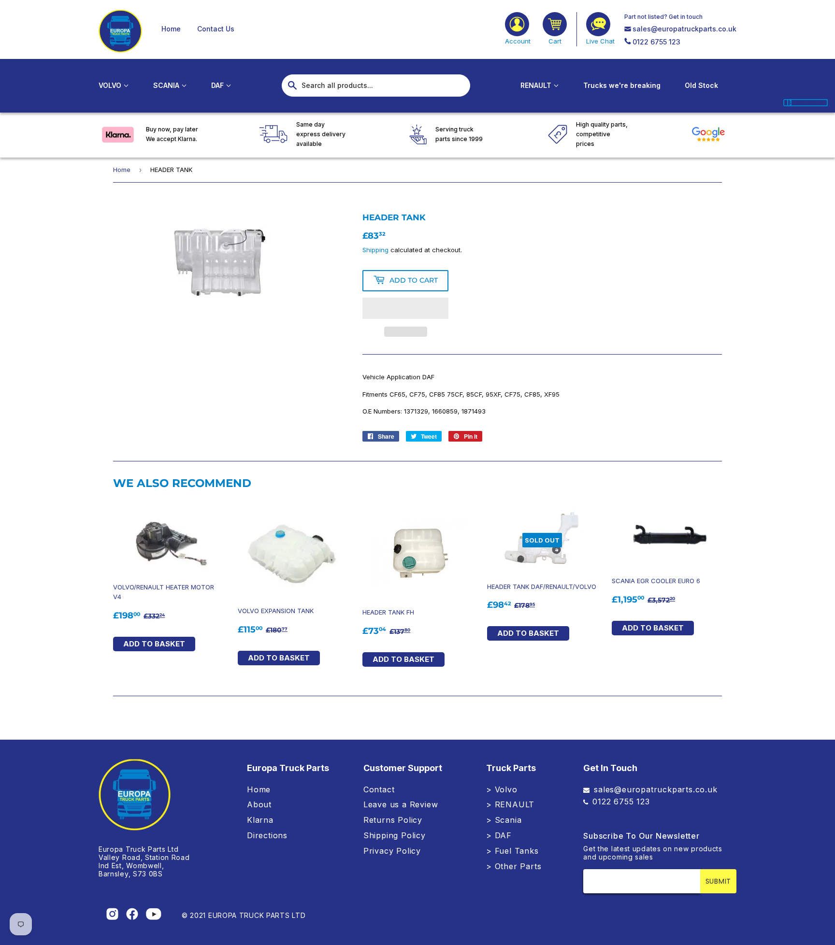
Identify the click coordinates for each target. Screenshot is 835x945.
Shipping (375, 250)
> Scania (503, 820)
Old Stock (701, 85)
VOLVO (111, 85)
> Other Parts (513, 866)
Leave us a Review (400, 804)
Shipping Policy (394, 835)
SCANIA (167, 85)
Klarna (260, 820)
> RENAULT (510, 804)
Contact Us (215, 29)
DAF (218, 85)
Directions (267, 835)
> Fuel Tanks (512, 851)
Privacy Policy (392, 851)
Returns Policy (392, 820)
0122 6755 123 (656, 42)
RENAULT (536, 85)
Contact (379, 789)
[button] (405, 308)
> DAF (499, 835)
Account (518, 41)
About (259, 804)
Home (171, 29)
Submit (718, 881)
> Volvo (502, 789)
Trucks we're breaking (622, 85)
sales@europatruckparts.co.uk (684, 29)
